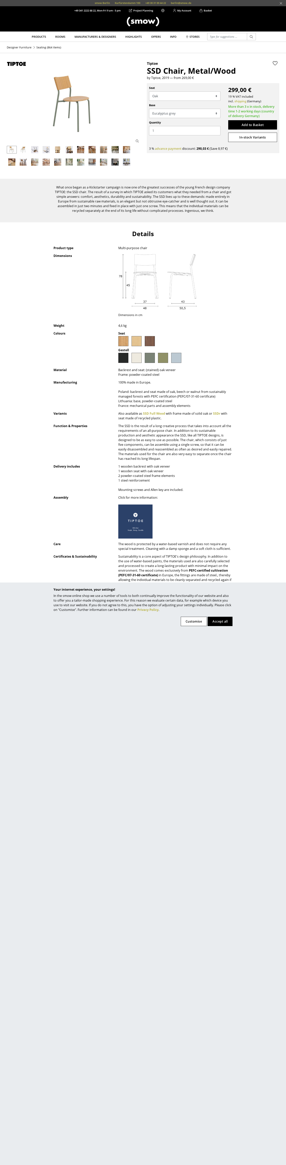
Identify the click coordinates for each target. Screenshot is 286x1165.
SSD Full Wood (154, 413)
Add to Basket (253, 125)
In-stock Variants (252, 137)
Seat (152, 88)
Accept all (220, 621)
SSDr (216, 413)
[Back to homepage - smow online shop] (143, 21)
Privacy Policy (148, 610)
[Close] (281, 3)
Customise (194, 621)
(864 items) (48, 47)
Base (152, 105)
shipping (240, 101)
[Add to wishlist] (275, 63)
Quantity (155, 122)
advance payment (168, 148)
